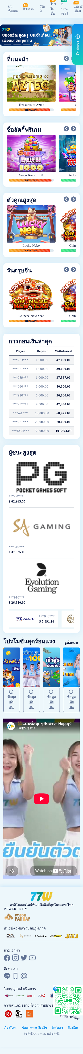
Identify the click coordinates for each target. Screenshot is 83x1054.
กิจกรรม (28, 9)
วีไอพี (42, 9)
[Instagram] (15, 957)
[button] (66, 58)
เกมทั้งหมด (13, 9)
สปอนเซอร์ (64, 8)
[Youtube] (32, 957)
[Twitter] (24, 957)
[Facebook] (7, 957)
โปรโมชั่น (53, 8)
